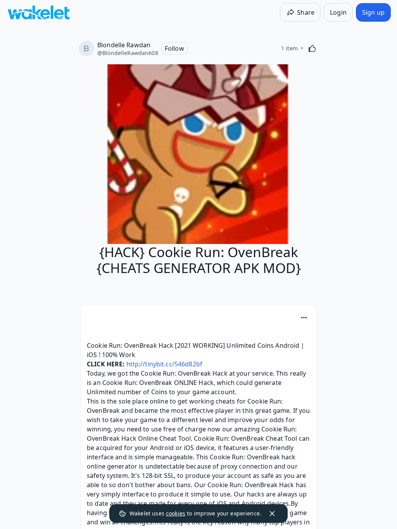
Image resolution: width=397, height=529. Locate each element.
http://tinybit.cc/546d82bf (164, 364)
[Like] (312, 48)
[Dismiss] (272, 513)
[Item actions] (304, 317)
